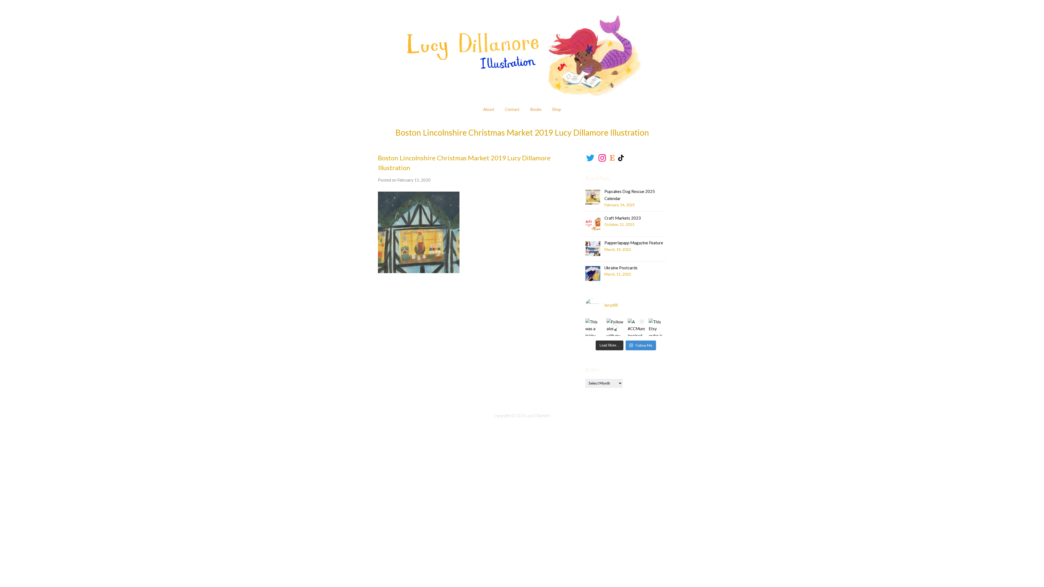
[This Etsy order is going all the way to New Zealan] (657, 327)
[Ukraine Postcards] (592, 273)
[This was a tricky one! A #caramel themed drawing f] (594, 327)
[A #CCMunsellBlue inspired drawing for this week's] (636, 327)
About (488, 109)
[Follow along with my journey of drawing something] (615, 327)
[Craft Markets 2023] (592, 223)
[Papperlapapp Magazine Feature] (592, 248)
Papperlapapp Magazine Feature (633, 242)
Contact (512, 109)
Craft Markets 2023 (622, 218)
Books (536, 109)
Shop (556, 109)
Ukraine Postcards (621, 267)
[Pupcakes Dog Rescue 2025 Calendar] (592, 197)
